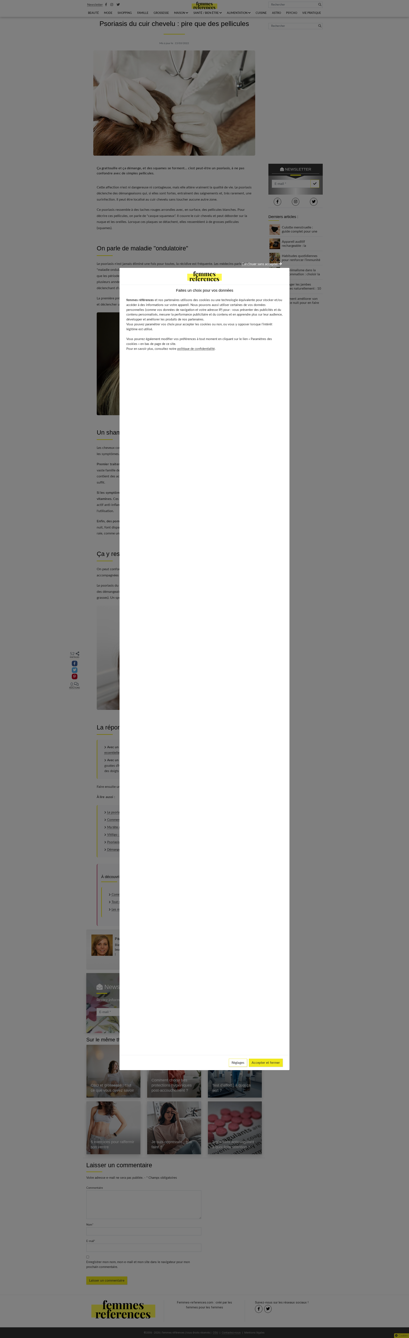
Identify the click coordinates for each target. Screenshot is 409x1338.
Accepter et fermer (266, 1062)
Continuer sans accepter (260, 264)
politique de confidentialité (196, 348)
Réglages (238, 1062)
